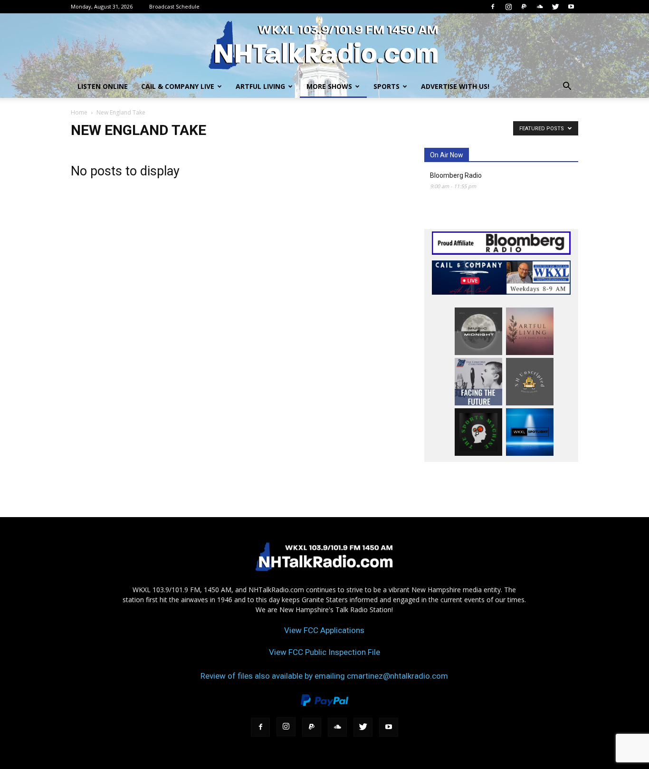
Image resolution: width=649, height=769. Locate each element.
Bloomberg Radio (456, 175)
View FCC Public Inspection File (324, 652)
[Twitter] (555, 6)
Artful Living (260, 86)
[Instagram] (508, 6)
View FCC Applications (324, 630)
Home (79, 112)
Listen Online (102, 86)
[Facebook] (493, 6)
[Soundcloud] (540, 6)
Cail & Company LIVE (177, 86)
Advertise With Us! (455, 86)
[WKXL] (324, 45)
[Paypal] (524, 6)
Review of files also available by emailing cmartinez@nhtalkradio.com (324, 676)
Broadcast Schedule (174, 6)
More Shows (329, 86)
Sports (386, 86)
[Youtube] (571, 6)
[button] (566, 87)
